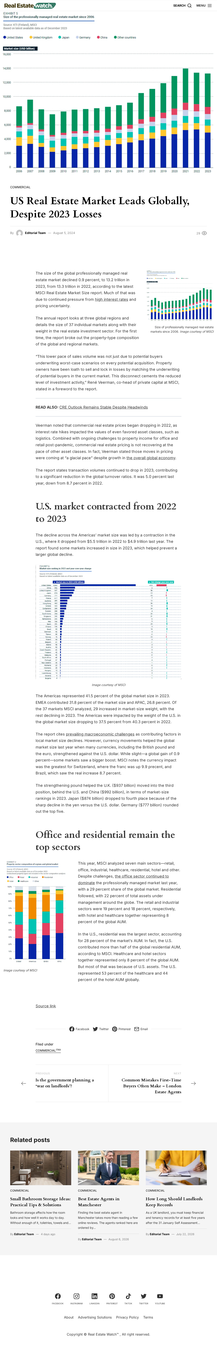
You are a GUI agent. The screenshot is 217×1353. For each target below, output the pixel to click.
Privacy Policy (127, 1317)
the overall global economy (151, 458)
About (69, 1317)
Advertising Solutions (95, 1317)
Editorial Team (35, 233)
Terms (148, 1317)
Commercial (20, 187)
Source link (46, 1006)
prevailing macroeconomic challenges (100, 734)
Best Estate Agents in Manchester (99, 1202)
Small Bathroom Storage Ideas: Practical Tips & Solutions (40, 1202)
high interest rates (111, 299)
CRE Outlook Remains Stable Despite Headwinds (103, 407)
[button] (204, 5)
